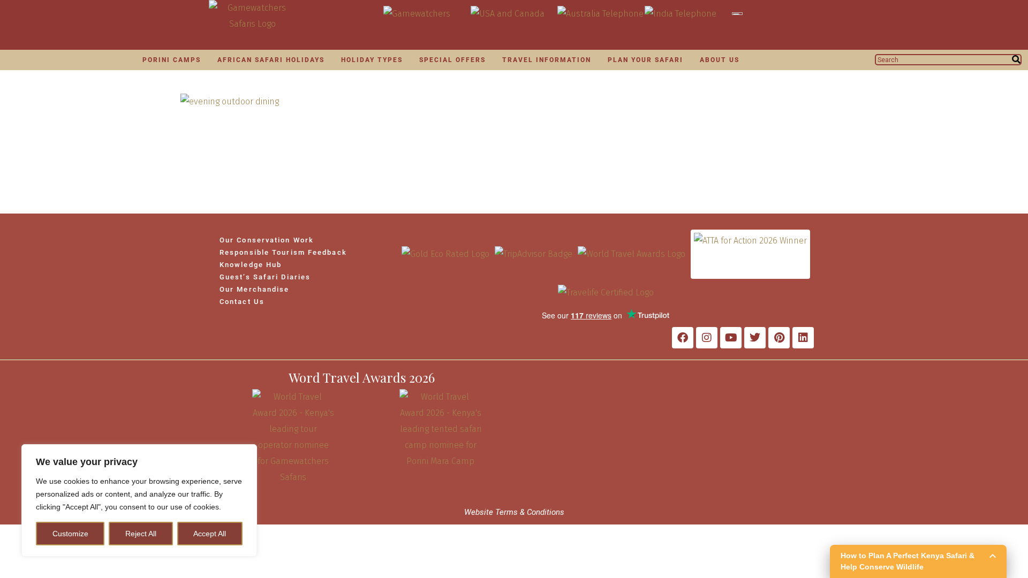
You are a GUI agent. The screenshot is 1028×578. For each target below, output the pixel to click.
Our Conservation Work (267, 240)
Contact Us (242, 302)
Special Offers (452, 60)
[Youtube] (731, 337)
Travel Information (546, 60)
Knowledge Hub (251, 265)
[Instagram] (706, 337)
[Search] (1016, 59)
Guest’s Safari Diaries (265, 277)
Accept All (209, 533)
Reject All (140, 533)
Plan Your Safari (645, 60)
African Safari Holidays (270, 60)
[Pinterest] (779, 337)
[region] (139, 500)
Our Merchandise (255, 289)
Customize (70, 533)
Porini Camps (171, 60)
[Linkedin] (803, 337)
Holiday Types (372, 60)
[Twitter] (755, 337)
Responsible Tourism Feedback (283, 252)
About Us (719, 60)
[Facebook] (682, 337)
